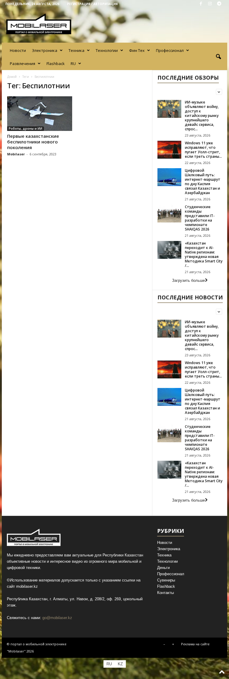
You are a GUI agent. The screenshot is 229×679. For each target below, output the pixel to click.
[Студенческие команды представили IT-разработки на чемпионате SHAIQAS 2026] (169, 213)
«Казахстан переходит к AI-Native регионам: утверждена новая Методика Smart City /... (203, 254)
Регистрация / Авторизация (92, 4)
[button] (218, 57)
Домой (12, 77)
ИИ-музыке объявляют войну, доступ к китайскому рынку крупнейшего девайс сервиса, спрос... (202, 116)
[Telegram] (219, 4)
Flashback (56, 63)
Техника (76, 50)
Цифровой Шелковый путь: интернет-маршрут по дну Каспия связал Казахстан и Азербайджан (202, 181)
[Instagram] (209, 4)
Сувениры (166, 580)
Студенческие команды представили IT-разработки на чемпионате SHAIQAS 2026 (200, 218)
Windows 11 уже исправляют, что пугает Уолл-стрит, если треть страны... (203, 149)
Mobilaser (16, 154)
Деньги (163, 567)
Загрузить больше (188, 280)
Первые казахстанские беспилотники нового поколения (33, 141)
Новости (18, 50)
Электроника (44, 50)
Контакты (165, 592)
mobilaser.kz (27, 586)
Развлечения (22, 63)
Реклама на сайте (195, 644)
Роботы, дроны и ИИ (25, 128)
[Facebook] (200, 4)
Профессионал (170, 50)
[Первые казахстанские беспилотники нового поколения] (39, 113)
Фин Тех (137, 50)
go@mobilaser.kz (57, 617)
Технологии (107, 50)
